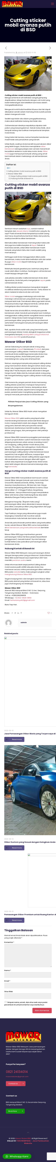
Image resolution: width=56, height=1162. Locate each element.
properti (20, 349)
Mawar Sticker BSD (23, 1138)
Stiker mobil (10, 296)
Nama (7, 970)
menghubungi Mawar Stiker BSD (18, 574)
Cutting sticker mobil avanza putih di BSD (24, 171)
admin (20, 52)
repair (42, 280)
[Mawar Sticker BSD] (12, 4)
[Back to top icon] (28, 1132)
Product (37, 349)
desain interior (23, 231)
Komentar (9, 942)
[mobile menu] (52, 4)
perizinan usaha (19, 560)
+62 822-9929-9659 (22, 598)
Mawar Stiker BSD (15, 174)
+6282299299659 (18, 595)
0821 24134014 (17, 1072)
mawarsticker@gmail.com (17, 1076)
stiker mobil (16, 262)
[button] (17, 1156)
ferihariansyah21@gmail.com (22, 600)
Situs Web (8, 991)
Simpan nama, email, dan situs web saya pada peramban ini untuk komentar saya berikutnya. (25, 1003)
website (17, 572)
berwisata (12, 466)
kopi (28, 228)
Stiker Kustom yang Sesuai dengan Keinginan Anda (29, 842)
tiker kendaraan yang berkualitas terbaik (23, 527)
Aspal (34, 245)
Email (7, 981)
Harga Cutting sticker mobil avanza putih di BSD (29, 176)
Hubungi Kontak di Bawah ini (22, 179)
